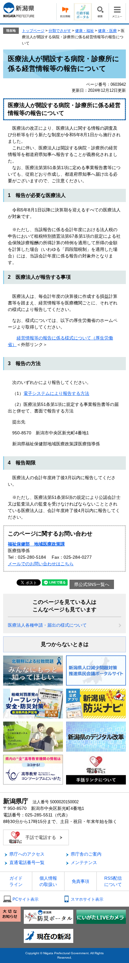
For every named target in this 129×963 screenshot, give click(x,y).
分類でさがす (60, 30)
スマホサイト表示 (87, 899)
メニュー (117, 11)
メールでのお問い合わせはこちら (41, 563)
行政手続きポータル (82, 11)
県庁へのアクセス (26, 854)
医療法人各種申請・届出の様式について (47, 625)
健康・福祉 (84, 30)
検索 (100, 11)
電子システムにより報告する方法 (56, 393)
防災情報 (65, 11)
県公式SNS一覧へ (91, 584)
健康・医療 (107, 30)
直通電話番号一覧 (26, 862)
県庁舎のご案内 (86, 854)
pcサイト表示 (26, 899)
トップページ (33, 30)
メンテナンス (84, 862)
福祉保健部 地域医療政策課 (36, 543)
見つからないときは (65, 644)
